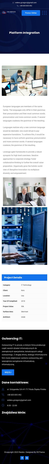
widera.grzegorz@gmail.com (26, 3)
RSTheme (41, 452)
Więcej (8, 372)
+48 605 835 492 (26, 6)
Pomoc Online (31, 13)
